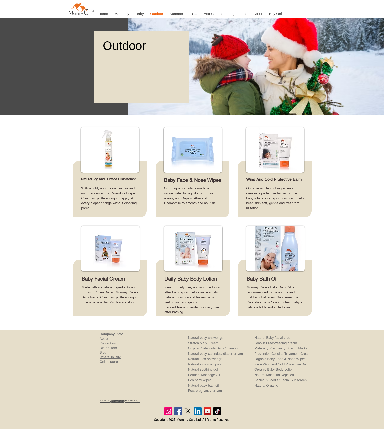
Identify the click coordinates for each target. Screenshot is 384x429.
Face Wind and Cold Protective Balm (281, 364)
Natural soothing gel (203, 369)
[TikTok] (217, 411)
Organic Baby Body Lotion (273, 369)
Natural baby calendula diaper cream (215, 354)
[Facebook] (178, 411)
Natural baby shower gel (206, 338)
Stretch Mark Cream (203, 343)
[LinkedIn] (198, 411)
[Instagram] (168, 411)
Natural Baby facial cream (273, 338)
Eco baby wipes (200, 380)
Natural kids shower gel (205, 359)
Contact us (108, 343)
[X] (188, 411)
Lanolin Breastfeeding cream (275, 343)
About (104, 339)
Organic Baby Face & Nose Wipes (280, 359)
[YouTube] (207, 411)
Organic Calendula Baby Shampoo (213, 348)
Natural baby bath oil (203, 385)
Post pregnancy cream (205, 391)
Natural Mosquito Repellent (274, 375)
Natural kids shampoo (204, 364)
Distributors (108, 348)
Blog (103, 352)
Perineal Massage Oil (204, 375)
